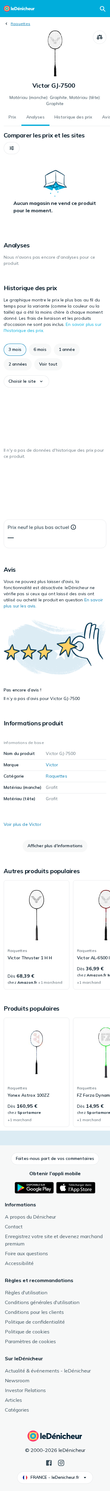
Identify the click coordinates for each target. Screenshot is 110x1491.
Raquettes (20, 23)
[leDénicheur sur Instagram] (61, 1462)
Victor (52, 764)
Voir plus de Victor (22, 824)
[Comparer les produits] (99, 37)
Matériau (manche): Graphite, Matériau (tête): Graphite (55, 100)
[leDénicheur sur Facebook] (49, 1462)
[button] (12, 148)
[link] (36, 935)
